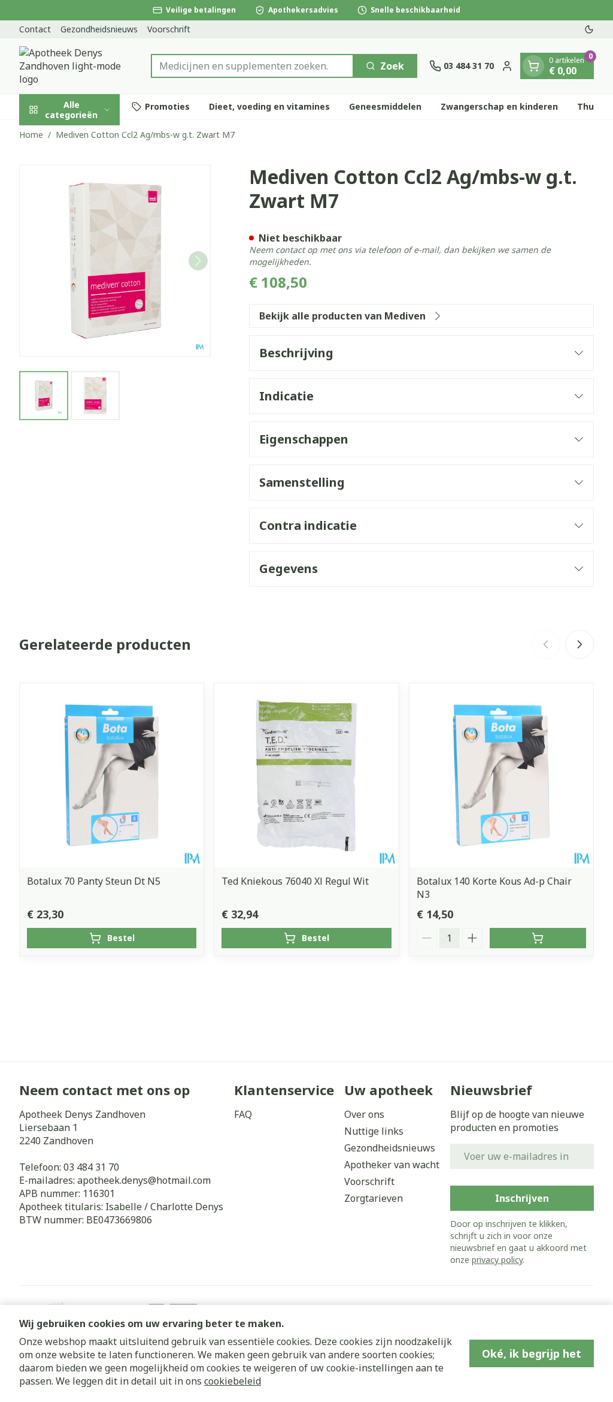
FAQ (243, 1114)
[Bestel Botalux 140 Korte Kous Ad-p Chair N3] (538, 938)
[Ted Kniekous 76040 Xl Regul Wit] (306, 775)
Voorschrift (168, 29)
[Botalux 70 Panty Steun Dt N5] (112, 775)
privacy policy (497, 1259)
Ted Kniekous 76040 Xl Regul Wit (295, 881)
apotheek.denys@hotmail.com (144, 1180)
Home (31, 134)
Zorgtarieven (373, 1198)
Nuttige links (373, 1131)
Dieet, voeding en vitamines (269, 106)
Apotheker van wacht (391, 1164)
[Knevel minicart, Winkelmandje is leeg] (533, 66)
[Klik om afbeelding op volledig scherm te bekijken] (115, 260)
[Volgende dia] (579, 644)
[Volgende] (198, 260)
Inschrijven (522, 1198)
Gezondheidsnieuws (99, 29)
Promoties (167, 106)
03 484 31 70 (91, 1167)
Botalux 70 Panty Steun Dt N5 (93, 881)
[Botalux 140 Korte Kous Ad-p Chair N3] (501, 775)
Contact (35, 29)
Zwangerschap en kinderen (499, 106)
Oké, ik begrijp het (531, 1353)
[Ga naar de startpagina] (79, 66)
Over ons (364, 1114)
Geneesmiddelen (385, 106)
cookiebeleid (232, 1381)
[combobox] (252, 66)
